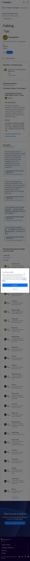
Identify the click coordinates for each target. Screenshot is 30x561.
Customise (15, 289)
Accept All (15, 285)
